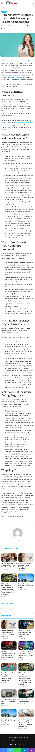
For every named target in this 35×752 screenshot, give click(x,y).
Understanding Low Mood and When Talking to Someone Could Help (24, 566)
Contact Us (21, 740)
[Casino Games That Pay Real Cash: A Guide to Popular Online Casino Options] (26, 645)
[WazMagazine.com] (11, 2)
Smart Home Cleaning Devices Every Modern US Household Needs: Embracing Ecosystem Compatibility (25, 722)
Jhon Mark (6, 26)
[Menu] (2, 3)
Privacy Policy (13, 740)
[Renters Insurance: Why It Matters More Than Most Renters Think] (9, 557)
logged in (11, 609)
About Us (28, 740)
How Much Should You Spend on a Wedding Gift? (8, 701)
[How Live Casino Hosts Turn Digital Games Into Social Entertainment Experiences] (9, 667)
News (8, 8)
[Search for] (33, 3)
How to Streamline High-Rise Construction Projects (25, 585)
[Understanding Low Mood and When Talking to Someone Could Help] (26, 557)
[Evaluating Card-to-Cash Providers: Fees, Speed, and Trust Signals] (26, 624)
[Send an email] (9, 26)
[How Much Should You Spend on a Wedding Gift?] (9, 693)
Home (4, 8)
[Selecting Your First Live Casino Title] (26, 693)
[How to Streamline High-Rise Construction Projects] (26, 578)
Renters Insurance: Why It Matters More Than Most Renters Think (9, 565)
